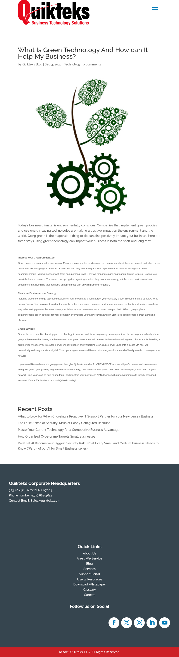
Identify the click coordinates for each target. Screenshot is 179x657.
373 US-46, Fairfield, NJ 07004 (30, 490)
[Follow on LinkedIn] (151, 622)
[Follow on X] (126, 622)
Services (89, 569)
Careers (89, 595)
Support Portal (89, 574)
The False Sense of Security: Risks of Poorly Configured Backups (64, 423)
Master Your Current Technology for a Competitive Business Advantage (68, 429)
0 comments (92, 64)
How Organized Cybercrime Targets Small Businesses (56, 436)
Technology (72, 64)
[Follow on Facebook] (113, 622)
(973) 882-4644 (41, 495)
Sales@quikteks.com (45, 500)
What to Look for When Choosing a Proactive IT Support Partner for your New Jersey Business (85, 416)
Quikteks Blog (32, 64)
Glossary (89, 589)
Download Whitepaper (89, 584)
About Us (89, 553)
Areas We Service (89, 558)
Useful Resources (89, 579)
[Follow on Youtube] (164, 622)
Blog (89, 563)
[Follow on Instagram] (139, 622)
